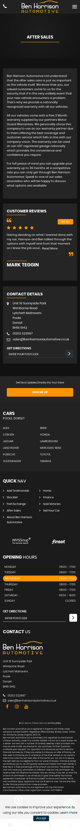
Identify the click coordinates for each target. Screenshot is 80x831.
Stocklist (12, 497)
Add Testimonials (18, 490)
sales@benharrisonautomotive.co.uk (41, 339)
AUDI (6, 428)
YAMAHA (45, 461)
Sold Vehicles (52, 504)
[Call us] (5, 7)
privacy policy (54, 723)
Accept (41, 818)
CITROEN (8, 434)
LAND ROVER (11, 448)
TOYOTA (45, 454)
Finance (48, 497)
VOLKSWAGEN (12, 461)
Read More (50, 248)
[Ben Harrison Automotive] (23, 653)
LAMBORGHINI (49, 441)
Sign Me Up (40, 392)
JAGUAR (8, 441)
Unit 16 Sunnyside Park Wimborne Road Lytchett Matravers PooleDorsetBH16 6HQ (29, 315)
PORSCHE (9, 454)
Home (47, 490)
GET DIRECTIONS (14, 611)
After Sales (14, 510)
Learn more (68, 812)
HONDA (45, 434)
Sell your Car (51, 510)
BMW (43, 428)
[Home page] (40, 7)
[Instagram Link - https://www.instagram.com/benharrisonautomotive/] (16, 706)
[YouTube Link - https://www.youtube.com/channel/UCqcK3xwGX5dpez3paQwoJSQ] (26, 706)
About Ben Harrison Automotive (19, 520)
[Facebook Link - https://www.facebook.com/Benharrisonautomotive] (7, 706)
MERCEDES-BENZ (50, 448)
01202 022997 (23, 333)
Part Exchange (16, 504)
